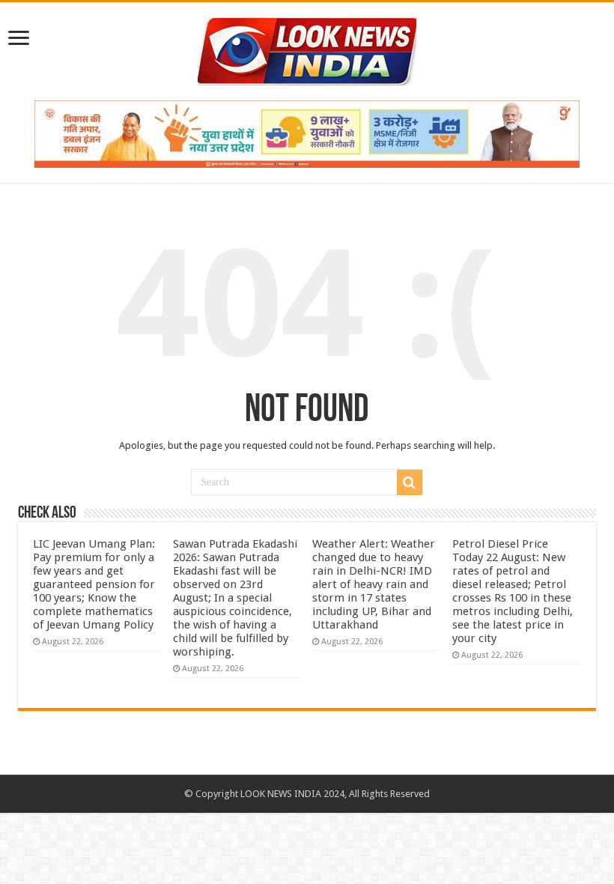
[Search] (409, 482)
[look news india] (307, 49)
